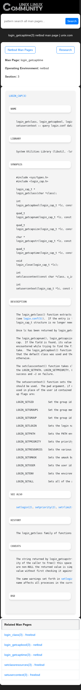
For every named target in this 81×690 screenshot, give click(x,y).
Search (72, 21)
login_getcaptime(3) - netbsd (23, 654)
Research (65, 50)
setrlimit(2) (67, 507)
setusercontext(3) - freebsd (22, 674)
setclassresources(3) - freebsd (24, 664)
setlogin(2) (24, 507)
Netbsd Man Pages (20, 50)
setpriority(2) (45, 507)
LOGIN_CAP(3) (17, 95)
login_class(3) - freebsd (19, 634)
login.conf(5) (32, 318)
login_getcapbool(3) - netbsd (23, 644)
